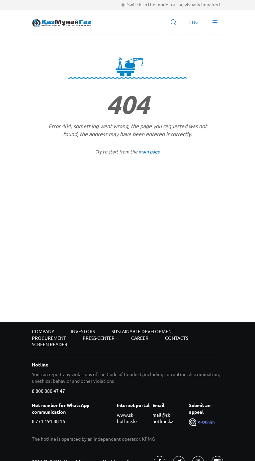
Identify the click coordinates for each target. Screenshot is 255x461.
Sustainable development (143, 331)
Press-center (99, 338)
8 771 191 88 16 (48, 421)
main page (149, 151)
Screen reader (49, 344)
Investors (83, 331)
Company (43, 331)
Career (139, 338)
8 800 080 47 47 (48, 391)
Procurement (49, 338)
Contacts (176, 338)
